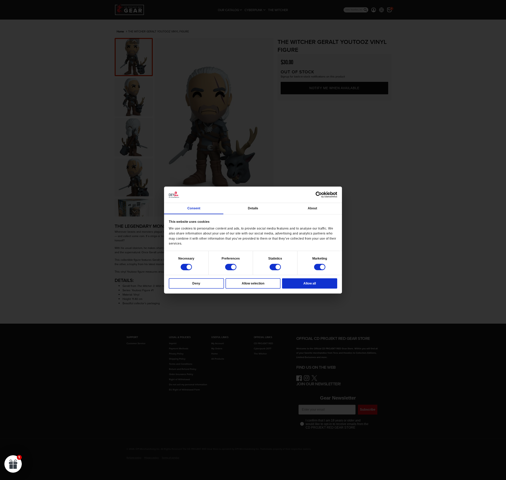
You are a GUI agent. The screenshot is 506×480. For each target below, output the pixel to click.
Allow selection (253, 283)
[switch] (230, 267)
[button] (13, 464)
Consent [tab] (193, 208)
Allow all (309, 283)
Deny (196, 283)
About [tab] (312, 208)
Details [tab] (253, 208)
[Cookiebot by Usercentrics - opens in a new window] (320, 195)
